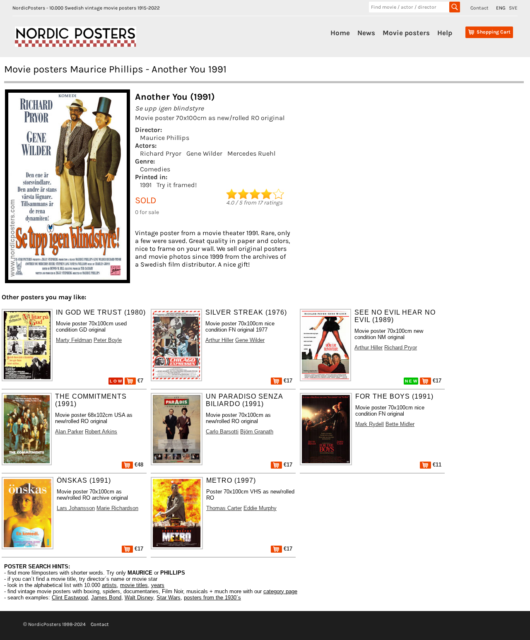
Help (444, 33)
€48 (138, 465)
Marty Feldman (74, 340)
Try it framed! (177, 185)
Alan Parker (69, 431)
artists (109, 585)
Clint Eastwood (70, 597)
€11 (436, 465)
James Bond (106, 597)
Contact (479, 8)
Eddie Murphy (260, 508)
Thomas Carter (224, 508)
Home (340, 33)
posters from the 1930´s (212, 597)
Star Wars (169, 597)
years (157, 585)
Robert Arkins (101, 431)
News (366, 33)
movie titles (134, 585)
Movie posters (406, 33)
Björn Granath (256, 431)
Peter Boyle (108, 340)
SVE (513, 8)
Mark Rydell (369, 424)
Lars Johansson (76, 508)
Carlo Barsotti (222, 431)
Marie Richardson (117, 508)
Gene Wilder (204, 153)
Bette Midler (399, 424)
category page (280, 591)
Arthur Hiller (219, 340)
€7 (139, 381)
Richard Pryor (160, 153)
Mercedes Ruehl (251, 153)
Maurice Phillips (164, 138)
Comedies (155, 169)
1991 (146, 185)
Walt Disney (139, 597)
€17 (287, 381)
